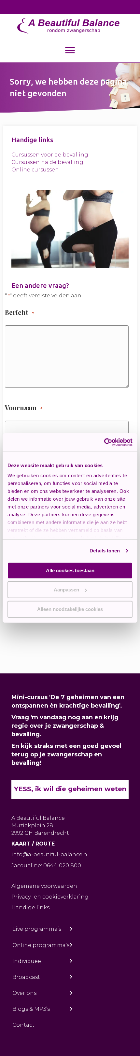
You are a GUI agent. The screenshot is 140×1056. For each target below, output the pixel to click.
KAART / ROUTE (33, 844)
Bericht (19, 312)
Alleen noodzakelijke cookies (70, 609)
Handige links (30, 907)
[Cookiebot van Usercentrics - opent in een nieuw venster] (104, 442)
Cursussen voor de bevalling (49, 155)
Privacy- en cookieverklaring (50, 897)
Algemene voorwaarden (44, 886)
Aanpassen (66, 589)
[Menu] (70, 50)
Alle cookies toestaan (70, 570)
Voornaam (23, 407)
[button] (70, 929)
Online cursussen (35, 170)
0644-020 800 (62, 865)
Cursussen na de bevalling (47, 162)
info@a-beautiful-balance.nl (50, 854)
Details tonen (105, 550)
